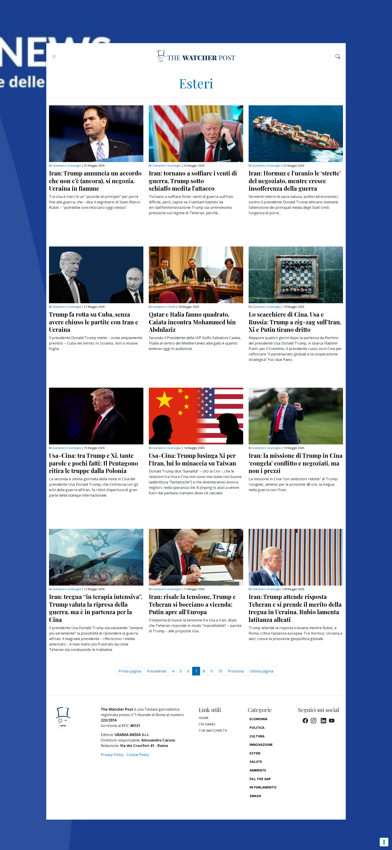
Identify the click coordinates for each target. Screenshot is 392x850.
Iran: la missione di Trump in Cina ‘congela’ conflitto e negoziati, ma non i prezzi (296, 462)
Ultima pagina (261, 671)
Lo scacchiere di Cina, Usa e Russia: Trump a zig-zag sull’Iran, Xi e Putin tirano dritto (295, 321)
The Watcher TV (213, 730)
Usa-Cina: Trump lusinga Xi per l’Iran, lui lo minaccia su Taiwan (192, 459)
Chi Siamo (207, 724)
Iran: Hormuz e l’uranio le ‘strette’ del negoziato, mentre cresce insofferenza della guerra (295, 180)
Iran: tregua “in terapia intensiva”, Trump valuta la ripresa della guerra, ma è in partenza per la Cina (95, 608)
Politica (257, 727)
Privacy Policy (112, 754)
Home (203, 718)
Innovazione (261, 744)
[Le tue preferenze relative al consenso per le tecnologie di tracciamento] (384, 842)
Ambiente (258, 770)
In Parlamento (263, 787)
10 (220, 671)
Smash (255, 796)
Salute (256, 761)
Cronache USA (262, 804)
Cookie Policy (138, 754)
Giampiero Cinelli (163, 307)
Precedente (156, 671)
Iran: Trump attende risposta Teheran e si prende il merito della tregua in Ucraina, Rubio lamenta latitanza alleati (295, 608)
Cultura (257, 736)
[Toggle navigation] (54, 56)
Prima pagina (130, 671)
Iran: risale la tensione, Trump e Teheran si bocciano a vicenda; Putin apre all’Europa (192, 604)
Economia (258, 719)
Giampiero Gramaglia (66, 165)
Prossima (236, 671)
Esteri (255, 753)
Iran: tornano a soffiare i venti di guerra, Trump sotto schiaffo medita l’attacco (193, 180)
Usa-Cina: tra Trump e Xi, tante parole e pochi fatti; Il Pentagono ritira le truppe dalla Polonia (93, 462)
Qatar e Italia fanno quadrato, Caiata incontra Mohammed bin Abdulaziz (192, 321)
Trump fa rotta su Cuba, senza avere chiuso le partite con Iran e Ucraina (93, 321)
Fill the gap (260, 779)
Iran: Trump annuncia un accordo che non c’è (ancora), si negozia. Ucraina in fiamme (95, 180)
